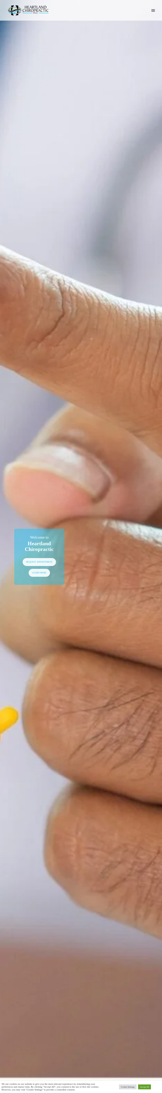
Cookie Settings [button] (128, 1087)
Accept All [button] (144, 1087)
